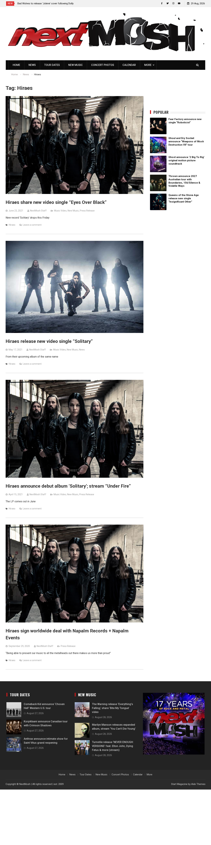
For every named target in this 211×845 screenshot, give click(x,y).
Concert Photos (102, 65)
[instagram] (173, 3)
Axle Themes (198, 784)
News (32, 65)
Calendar (129, 65)
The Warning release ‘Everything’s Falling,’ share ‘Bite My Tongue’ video (112, 708)
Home (16, 65)
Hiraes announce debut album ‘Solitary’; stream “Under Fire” (68, 486)
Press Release (87, 210)
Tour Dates (52, 65)
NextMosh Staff (38, 210)
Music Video (60, 210)
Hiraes (12, 225)
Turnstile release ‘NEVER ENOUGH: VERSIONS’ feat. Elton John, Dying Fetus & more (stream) (113, 746)
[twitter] (167, 3)
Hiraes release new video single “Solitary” (49, 341)
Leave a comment (32, 225)
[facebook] (162, 3)
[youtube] (179, 3)
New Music (75, 65)
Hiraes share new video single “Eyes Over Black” (56, 202)
